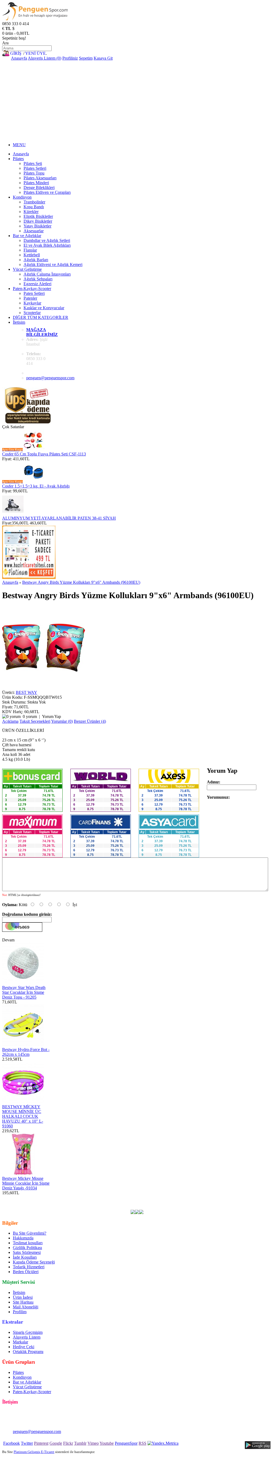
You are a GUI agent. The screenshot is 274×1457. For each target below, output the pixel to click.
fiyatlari (241, 1197)
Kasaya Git (103, 58)
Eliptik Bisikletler (38, 216)
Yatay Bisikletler (37, 226)
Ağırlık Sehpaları (38, 279)
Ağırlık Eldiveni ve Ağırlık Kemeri (53, 264)
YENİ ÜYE (35, 53)
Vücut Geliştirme (27, 269)
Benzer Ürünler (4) (90, 721)
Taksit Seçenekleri (35, 721)
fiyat (264, 1197)
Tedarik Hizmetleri (28, 1267)
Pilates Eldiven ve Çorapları (47, 192)
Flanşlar (30, 250)
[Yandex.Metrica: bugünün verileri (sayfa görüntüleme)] (162, 1443)
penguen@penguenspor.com (50, 378)
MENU (19, 144)
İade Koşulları (25, 1257)
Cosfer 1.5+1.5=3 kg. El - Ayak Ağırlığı (36, 486)
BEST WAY (26, 692)
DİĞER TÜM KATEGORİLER (40, 317)
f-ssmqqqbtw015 (155, 1197)
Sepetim (86, 58)
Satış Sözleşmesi (27, 1252)
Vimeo (93, 1443)
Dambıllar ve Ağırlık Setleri (47, 240)
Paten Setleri (34, 293)
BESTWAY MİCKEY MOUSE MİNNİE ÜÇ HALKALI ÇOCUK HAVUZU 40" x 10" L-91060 (22, 1116)
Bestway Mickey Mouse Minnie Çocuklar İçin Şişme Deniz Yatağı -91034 (26, 1183)
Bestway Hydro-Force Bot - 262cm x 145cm (26, 1052)
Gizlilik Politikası (27, 1247)
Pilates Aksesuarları (40, 178)
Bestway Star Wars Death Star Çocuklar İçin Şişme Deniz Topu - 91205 (23, 992)
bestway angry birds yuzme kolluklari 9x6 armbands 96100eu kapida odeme (114, 1202)
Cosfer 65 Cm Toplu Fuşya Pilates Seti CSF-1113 (44, 454)
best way (178, 1197)
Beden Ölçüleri (26, 1271)
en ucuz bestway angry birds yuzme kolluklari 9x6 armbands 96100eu (79, 1197)
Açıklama (10, 721)
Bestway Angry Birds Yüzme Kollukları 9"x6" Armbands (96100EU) (81, 582)
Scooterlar (32, 312)
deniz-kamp (223, 1197)
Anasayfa (19, 58)
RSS (142, 1443)
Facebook (11, 1443)
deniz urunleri (199, 1197)
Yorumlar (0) (62, 721)
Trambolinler (34, 202)
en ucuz (41, 1202)
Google (56, 1443)
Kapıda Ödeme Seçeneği (34, 1262)
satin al (8, 1202)
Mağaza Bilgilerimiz (42, 332)
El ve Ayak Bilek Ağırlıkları (47, 245)
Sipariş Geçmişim (28, 1332)
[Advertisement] (137, 100)
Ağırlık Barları (36, 259)
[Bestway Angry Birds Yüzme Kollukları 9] (43, 687)
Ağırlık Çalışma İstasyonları (47, 274)
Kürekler (31, 211)
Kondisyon (22, 197)
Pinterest (41, 1443)
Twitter (27, 1443)
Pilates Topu (34, 173)
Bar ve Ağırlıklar (27, 235)
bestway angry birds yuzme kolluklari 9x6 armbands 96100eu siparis (96, 1207)
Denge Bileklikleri (39, 187)
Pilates (18, 158)
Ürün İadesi (23, 1297)
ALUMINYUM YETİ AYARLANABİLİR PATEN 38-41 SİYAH (59, 518)
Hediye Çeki (23, 1346)
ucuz (254, 1197)
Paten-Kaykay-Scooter (32, 288)
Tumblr (80, 1443)
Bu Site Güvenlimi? (29, 1233)
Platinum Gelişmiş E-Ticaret (34, 1452)
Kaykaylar (32, 303)
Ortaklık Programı (28, 1351)
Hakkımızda (23, 1238)
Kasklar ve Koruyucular (44, 308)
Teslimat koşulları (28, 1242)
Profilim (19, 1311)
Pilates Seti (33, 163)
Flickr (68, 1443)
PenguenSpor (126, 1443)
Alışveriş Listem (26, 1337)
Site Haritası (23, 1302)
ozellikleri (24, 1202)
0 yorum (30, 716)
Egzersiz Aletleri (37, 283)
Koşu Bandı (34, 206)
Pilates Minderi (36, 182)
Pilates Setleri (35, 168)
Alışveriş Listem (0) (44, 58)
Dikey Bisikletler (38, 221)
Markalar (20, 1342)
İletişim (19, 322)
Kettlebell (32, 255)
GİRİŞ (15, 53)
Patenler (30, 298)
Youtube (107, 1443)
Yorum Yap (51, 716)
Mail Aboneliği (25, 1307)
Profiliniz (70, 58)
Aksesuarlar (34, 231)
